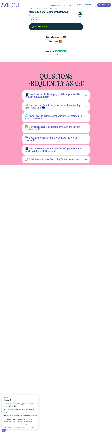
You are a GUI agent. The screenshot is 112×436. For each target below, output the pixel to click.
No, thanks (8, 427)
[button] (4, 430)
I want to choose (20, 427)
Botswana (45, 8)
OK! (32, 427)
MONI (30, 8)
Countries (37, 8)
